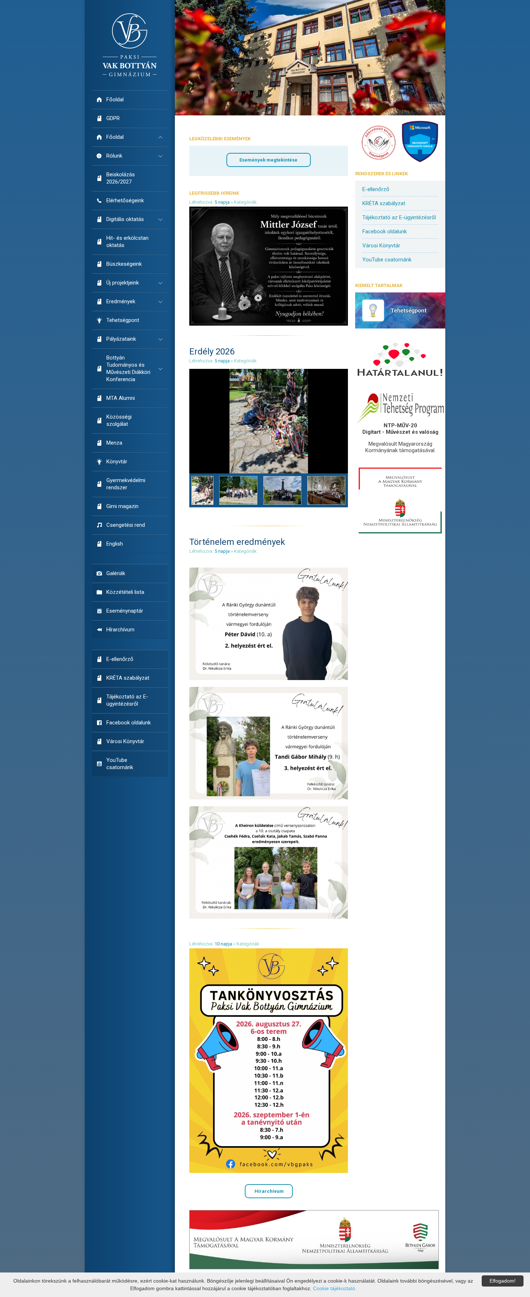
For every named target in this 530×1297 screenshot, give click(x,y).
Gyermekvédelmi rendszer (125, 484)
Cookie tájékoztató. (335, 1288)
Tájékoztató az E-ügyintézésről (127, 700)
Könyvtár (116, 461)
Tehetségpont (122, 320)
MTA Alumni (120, 398)
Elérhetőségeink (125, 200)
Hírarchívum (120, 629)
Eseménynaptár (124, 611)
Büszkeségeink (124, 264)
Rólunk (114, 156)
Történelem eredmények (237, 542)
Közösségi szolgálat (119, 420)
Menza (114, 443)
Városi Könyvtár (125, 741)
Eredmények (120, 301)
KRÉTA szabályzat (127, 678)
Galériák (115, 573)
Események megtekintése (268, 160)
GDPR (113, 118)
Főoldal (115, 99)
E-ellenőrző (119, 659)
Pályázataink (121, 339)
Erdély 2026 (211, 352)
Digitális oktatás (125, 219)
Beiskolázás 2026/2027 (120, 178)
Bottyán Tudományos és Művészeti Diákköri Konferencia (128, 368)
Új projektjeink (122, 282)
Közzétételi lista (125, 592)
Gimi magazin (122, 506)
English (114, 544)
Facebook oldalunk (128, 722)
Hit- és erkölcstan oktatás (127, 241)
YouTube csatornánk (119, 764)
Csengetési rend (125, 525)
